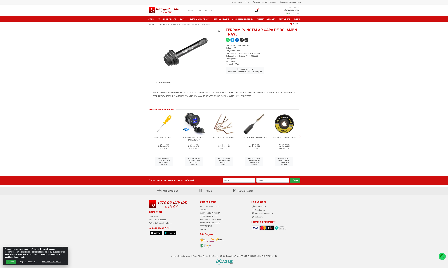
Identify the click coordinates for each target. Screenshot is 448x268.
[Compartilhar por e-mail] (242, 40)
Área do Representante (291, 2)
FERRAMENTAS (206, 226)
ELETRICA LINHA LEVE (209, 216)
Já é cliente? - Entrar (241, 2)
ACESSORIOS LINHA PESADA (211, 220)
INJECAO (203, 229)
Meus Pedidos (170, 191)
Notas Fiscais (245, 191)
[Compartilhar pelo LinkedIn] (237, 40)
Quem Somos (154, 216)
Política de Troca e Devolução (160, 223)
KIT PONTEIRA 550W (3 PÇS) (224, 138)
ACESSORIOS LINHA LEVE (210, 223)
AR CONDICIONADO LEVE (210, 206)
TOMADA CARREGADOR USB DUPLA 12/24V (194, 139)
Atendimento (293, 13)
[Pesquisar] (248, 10)
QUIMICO (203, 210)
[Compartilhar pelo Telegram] (232, 40)
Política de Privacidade (157, 220)
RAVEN (233, 61)
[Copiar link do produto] (246, 40)
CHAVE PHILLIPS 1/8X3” (163, 138)
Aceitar (11, 262)
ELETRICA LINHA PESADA (210, 213)
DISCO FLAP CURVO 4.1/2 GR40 (284, 138)
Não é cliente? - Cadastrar (265, 2)
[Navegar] (147, 136)
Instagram (258, 217)
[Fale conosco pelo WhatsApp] (442, 256)
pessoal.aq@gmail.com (263, 213)
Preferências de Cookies (51, 262)
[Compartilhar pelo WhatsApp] (228, 40)
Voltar (295, 24)
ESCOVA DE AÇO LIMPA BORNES (254, 138)
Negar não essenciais (28, 262)
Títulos (208, 191)
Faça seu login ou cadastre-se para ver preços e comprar (245, 70)
